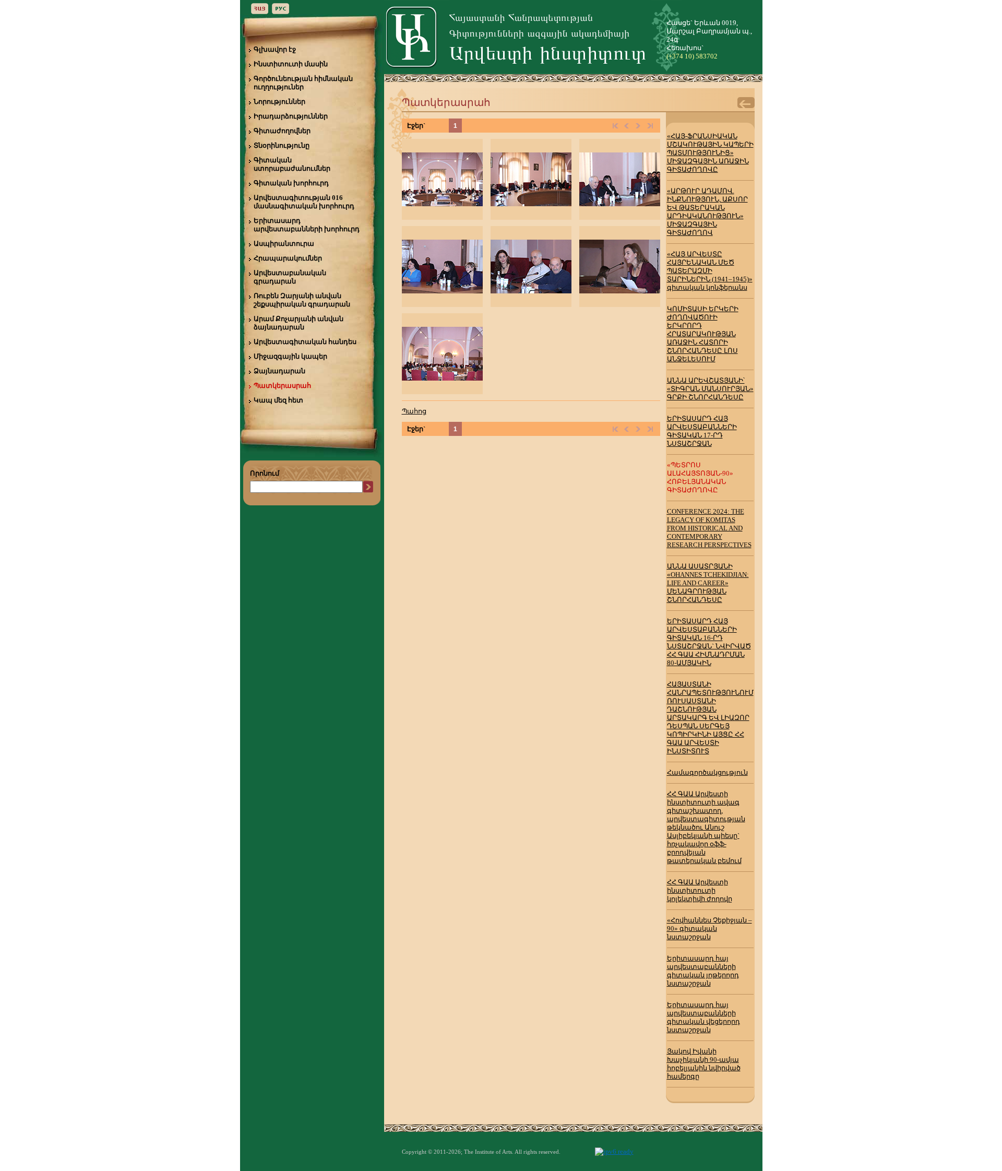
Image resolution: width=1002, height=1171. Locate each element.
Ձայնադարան (279, 371)
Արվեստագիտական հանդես (305, 342)
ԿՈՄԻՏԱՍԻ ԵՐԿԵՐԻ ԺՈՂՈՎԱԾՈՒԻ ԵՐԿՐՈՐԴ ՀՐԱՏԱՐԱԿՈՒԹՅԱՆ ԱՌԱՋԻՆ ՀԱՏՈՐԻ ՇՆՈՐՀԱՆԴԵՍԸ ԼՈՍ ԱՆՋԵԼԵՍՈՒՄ (702, 334)
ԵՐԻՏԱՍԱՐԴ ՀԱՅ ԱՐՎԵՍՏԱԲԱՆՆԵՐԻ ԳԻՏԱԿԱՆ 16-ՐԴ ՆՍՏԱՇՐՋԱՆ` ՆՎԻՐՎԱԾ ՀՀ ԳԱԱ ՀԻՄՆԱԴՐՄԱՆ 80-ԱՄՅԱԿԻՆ (709, 642)
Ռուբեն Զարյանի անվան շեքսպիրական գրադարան (302, 300)
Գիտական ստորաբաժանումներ (292, 164)
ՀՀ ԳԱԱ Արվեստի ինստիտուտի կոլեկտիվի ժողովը (699, 890)
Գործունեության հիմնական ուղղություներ (303, 83)
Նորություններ (279, 101)
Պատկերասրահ (282, 385)
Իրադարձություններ (291, 116)
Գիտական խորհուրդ (291, 183)
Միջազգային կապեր (290, 356)
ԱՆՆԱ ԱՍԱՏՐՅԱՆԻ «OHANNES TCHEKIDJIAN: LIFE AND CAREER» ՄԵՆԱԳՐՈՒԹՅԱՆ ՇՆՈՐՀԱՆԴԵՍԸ (708, 583)
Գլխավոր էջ (275, 49)
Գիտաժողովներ (282, 131)
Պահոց (414, 411)
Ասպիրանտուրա (284, 243)
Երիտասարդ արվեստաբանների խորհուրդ (307, 225)
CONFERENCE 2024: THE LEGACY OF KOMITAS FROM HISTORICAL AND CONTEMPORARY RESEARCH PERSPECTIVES (709, 528)
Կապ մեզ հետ (278, 400)
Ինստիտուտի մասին (291, 64)
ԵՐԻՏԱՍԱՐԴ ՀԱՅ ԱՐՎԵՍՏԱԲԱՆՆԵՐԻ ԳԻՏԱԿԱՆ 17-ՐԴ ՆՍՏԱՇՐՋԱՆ (702, 431)
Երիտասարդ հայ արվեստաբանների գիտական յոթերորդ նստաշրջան (703, 970)
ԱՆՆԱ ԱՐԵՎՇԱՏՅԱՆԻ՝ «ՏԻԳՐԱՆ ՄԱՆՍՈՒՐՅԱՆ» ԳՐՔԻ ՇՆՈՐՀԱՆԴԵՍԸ (710, 388)
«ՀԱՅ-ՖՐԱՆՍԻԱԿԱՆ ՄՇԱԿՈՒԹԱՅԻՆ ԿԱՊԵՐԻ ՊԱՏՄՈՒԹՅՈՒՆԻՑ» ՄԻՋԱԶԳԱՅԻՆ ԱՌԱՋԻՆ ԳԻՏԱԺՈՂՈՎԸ (710, 152)
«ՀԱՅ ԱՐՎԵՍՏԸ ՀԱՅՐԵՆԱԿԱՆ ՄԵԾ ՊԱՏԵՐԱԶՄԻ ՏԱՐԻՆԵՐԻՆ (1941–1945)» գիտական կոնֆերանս (710, 270)
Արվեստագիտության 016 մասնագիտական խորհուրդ (304, 202)
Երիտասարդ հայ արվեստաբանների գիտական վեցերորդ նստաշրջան (703, 1017)
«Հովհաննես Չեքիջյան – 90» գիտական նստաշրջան (709, 928)
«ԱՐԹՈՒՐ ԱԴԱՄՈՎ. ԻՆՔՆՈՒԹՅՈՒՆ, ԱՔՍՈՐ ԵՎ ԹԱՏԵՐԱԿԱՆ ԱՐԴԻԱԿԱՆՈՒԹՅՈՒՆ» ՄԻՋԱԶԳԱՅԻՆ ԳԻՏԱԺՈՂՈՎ (707, 211)
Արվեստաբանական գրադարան (290, 277)
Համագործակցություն (707, 772)
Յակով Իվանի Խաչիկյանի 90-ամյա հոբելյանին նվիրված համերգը (704, 1063)
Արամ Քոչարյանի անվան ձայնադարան (298, 323)
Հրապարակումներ (288, 258)
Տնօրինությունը (281, 145)
